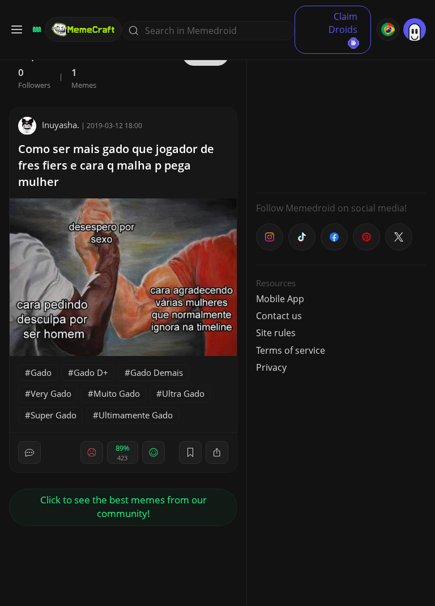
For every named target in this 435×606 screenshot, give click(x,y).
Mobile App (280, 299)
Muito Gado (116, 393)
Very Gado (51, 393)
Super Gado (53, 415)
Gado (41, 372)
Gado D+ (91, 372)
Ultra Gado (183, 393)
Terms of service (290, 350)
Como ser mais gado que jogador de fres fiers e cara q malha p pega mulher (116, 165)
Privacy (271, 367)
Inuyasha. (60, 124)
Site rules (276, 333)
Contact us (279, 316)
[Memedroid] (35, 29)
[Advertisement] (341, 113)
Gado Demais (156, 372)
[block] (217, 452)
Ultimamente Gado (136, 415)
